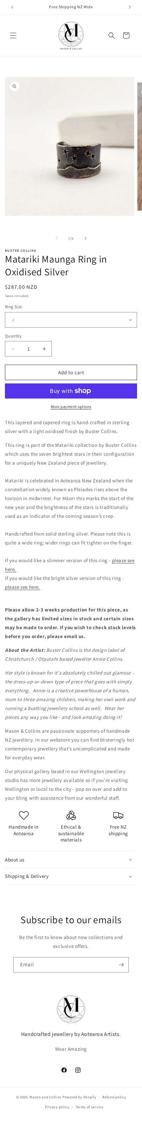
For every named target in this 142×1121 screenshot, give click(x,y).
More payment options (71, 406)
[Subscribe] (121, 964)
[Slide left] (56, 238)
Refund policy (114, 1097)
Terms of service (89, 1107)
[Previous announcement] (12, 7)
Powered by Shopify (79, 1096)
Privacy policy (57, 1107)
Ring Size (13, 306)
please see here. (22, 587)
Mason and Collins (45, 1096)
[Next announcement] (130, 7)
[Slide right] (85, 238)
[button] (13, 35)
